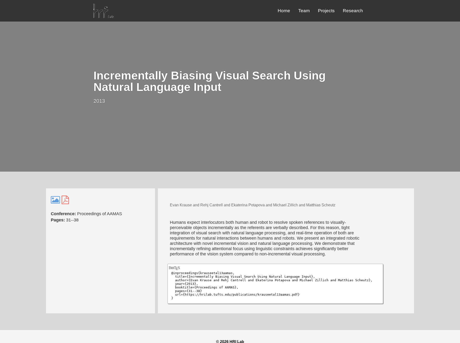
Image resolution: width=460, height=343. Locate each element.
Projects (326, 10)
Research (353, 10)
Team (304, 10)
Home (284, 10)
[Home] (103, 17)
